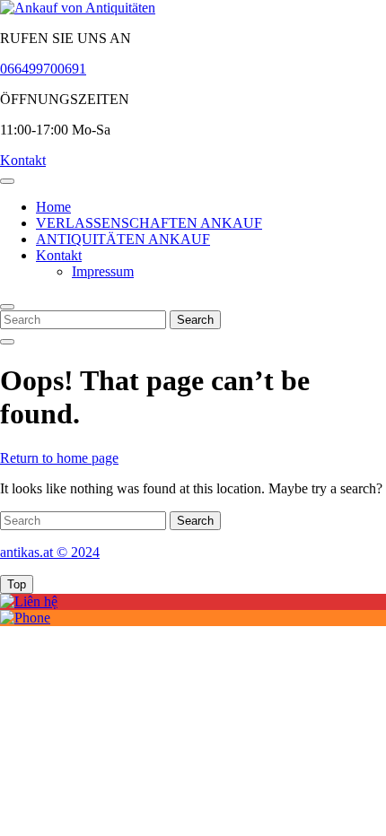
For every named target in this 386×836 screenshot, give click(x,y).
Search (195, 320)
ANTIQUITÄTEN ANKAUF (123, 239)
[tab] (7, 181)
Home (53, 206)
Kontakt (23, 160)
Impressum (103, 271)
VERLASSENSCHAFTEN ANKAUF (149, 223)
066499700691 (43, 68)
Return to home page (59, 458)
